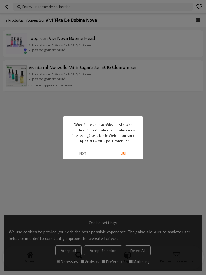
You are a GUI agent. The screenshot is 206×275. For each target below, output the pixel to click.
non (82, 153)
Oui (123, 153)
